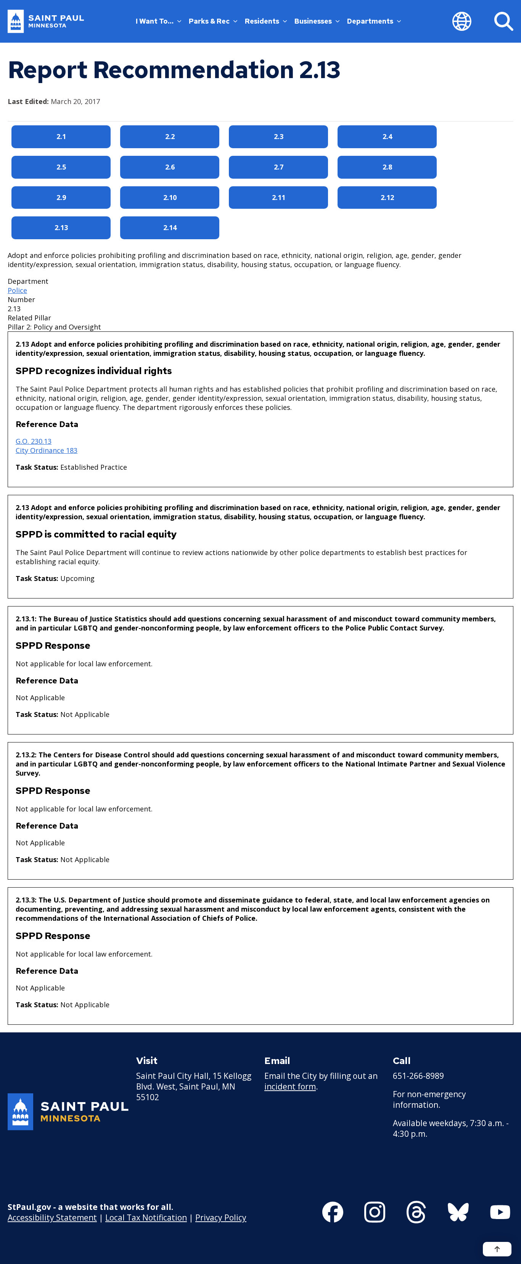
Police (17, 290)
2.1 (61, 136)
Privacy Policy (220, 1217)
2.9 (61, 197)
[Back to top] (497, 1249)
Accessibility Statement (52, 1217)
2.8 (387, 166)
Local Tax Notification (146, 1217)
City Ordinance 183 (46, 450)
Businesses (313, 21)
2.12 (387, 197)
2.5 (61, 166)
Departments (370, 21)
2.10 (170, 197)
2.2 (170, 136)
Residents (262, 21)
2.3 (278, 136)
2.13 (61, 227)
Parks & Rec (209, 21)
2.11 (278, 197)
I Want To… (155, 21)
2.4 (387, 136)
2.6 (170, 166)
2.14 (170, 227)
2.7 (278, 166)
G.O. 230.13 (33, 441)
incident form (290, 1086)
